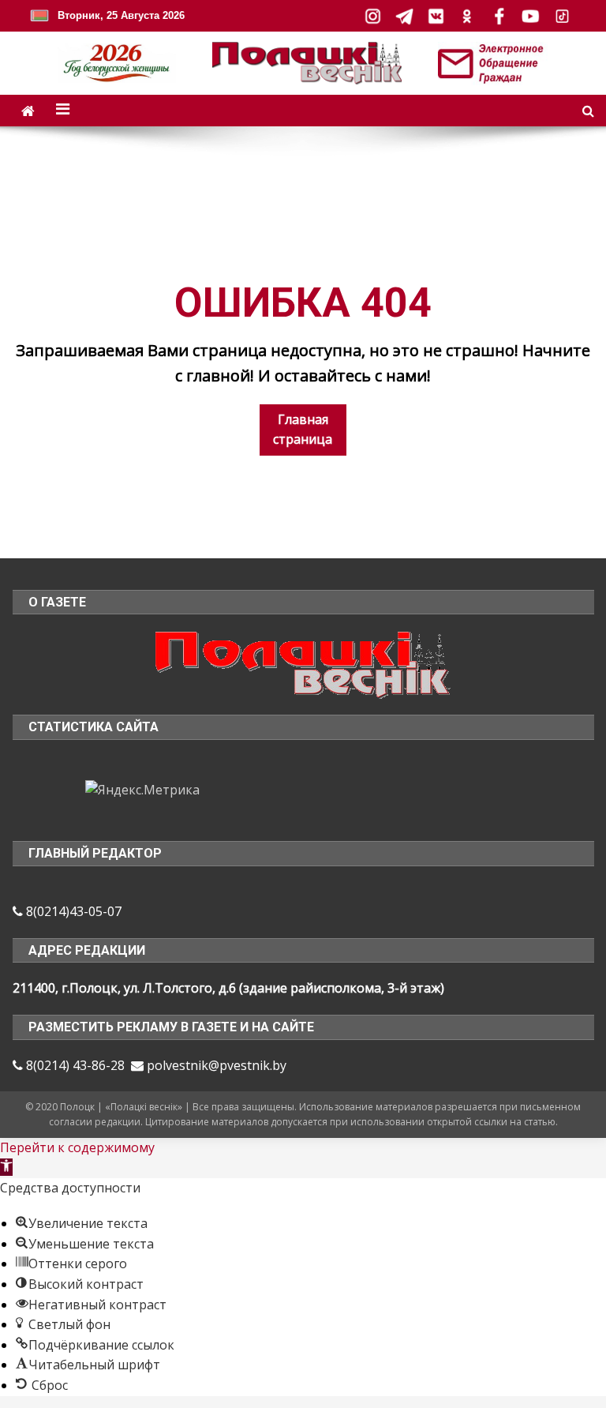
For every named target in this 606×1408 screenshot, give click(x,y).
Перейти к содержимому (77, 1147)
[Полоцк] (303, 663)
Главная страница (302, 430)
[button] (6, 1167)
